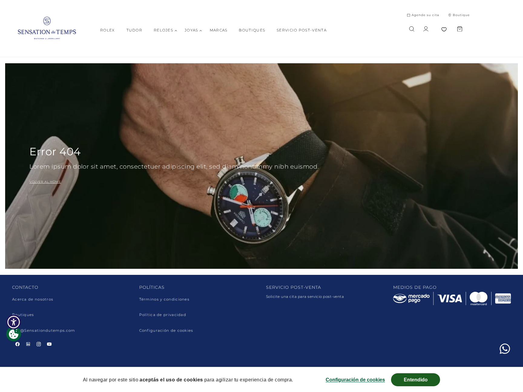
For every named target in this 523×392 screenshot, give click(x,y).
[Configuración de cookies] (13, 333)
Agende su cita (425, 15)
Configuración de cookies (166, 330)
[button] (163, 30)
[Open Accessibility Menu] (13, 322)
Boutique (461, 15)
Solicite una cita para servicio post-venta (305, 296)
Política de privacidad (162, 315)
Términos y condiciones (164, 299)
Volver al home (45, 182)
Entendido (416, 379)
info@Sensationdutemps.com (43, 330)
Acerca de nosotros (32, 299)
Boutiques (23, 315)
